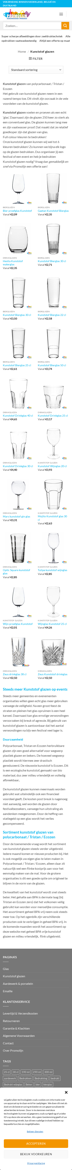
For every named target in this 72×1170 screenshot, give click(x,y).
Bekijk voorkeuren (36, 1154)
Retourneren (11, 1021)
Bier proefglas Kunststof (17, 210)
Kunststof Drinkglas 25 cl (53, 415)
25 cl (6, 1072)
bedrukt (55, 1078)
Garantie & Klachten (16, 1028)
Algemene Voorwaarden (19, 1035)
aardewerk (10, 1078)
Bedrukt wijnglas (13, 1084)
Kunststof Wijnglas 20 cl (52, 466)
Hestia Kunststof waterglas (13, 263)
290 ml (37, 1072)
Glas (6, 969)
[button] (66, 1092)
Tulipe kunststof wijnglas (52, 570)
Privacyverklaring (36, 1163)
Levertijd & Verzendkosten (20, 1013)
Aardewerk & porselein (18, 983)
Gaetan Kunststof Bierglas (53, 210)
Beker (29, 1084)
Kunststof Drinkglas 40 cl (18, 415)
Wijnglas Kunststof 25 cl (52, 623)
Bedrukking (41, 1078)
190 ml (26, 1072)
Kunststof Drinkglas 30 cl (18, 466)
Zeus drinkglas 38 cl (14, 674)
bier (38, 1084)
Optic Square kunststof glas (16, 572)
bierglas (47, 1084)
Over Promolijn (13, 1050)
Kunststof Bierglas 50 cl (52, 365)
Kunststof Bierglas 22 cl (52, 314)
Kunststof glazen (14, 976)
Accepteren (36, 1143)
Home (22, 51)
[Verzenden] (65, 25)
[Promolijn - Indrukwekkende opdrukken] (19, 14)
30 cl (15, 1072)
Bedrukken (25, 1078)
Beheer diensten (35, 1131)
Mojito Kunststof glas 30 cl (52, 518)
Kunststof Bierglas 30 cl (52, 261)
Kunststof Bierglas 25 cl (17, 365)
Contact (8, 1043)
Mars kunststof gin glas (16, 516)
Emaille (7, 991)
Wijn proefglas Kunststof (18, 623)
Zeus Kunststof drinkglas (52, 674)
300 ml (48, 1072)
